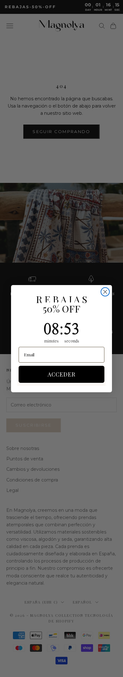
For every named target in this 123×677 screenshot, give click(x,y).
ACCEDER (61, 374)
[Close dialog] (105, 292)
